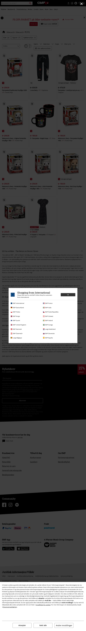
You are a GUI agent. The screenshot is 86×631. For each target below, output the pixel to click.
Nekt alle (43, 625)
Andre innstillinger (64, 625)
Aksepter (22, 625)
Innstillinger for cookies (43, 605)
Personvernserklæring (9, 607)
